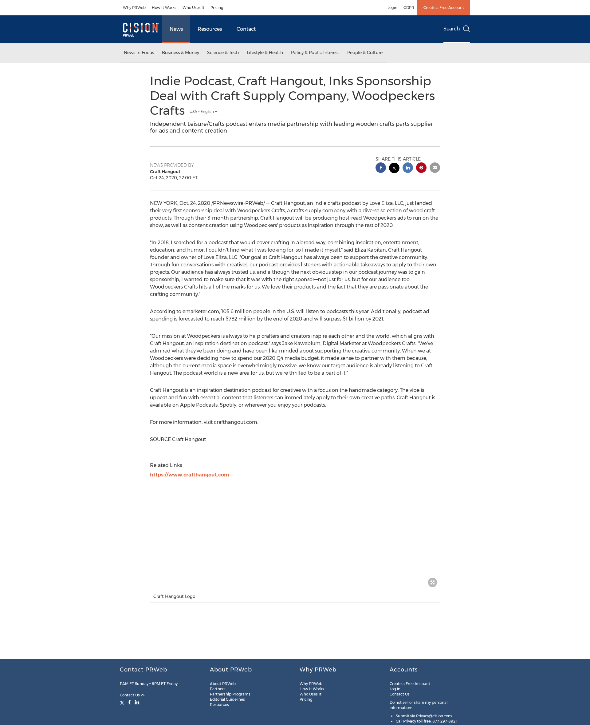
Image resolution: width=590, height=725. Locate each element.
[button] (295, 544)
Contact (246, 29)
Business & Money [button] (180, 52)
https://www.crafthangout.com (189, 475)
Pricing (216, 7)
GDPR (408, 7)
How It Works (164, 7)
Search (451, 29)
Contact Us (130, 695)
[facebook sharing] (381, 168)
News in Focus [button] (139, 52)
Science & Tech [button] (223, 52)
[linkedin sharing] (408, 168)
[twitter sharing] (394, 169)
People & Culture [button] (365, 52)
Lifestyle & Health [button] (265, 52)
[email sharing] (435, 168)
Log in (395, 689)
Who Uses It (193, 7)
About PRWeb (223, 683)
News (176, 29)
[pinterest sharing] (421, 168)
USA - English (202, 111)
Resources (210, 29)
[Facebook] (129, 702)
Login (392, 7)
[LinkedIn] (137, 702)
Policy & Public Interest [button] (315, 52)
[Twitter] (123, 702)
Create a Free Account (443, 7)
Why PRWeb (134, 7)
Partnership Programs (230, 694)
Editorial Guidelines (227, 699)
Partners (218, 689)
